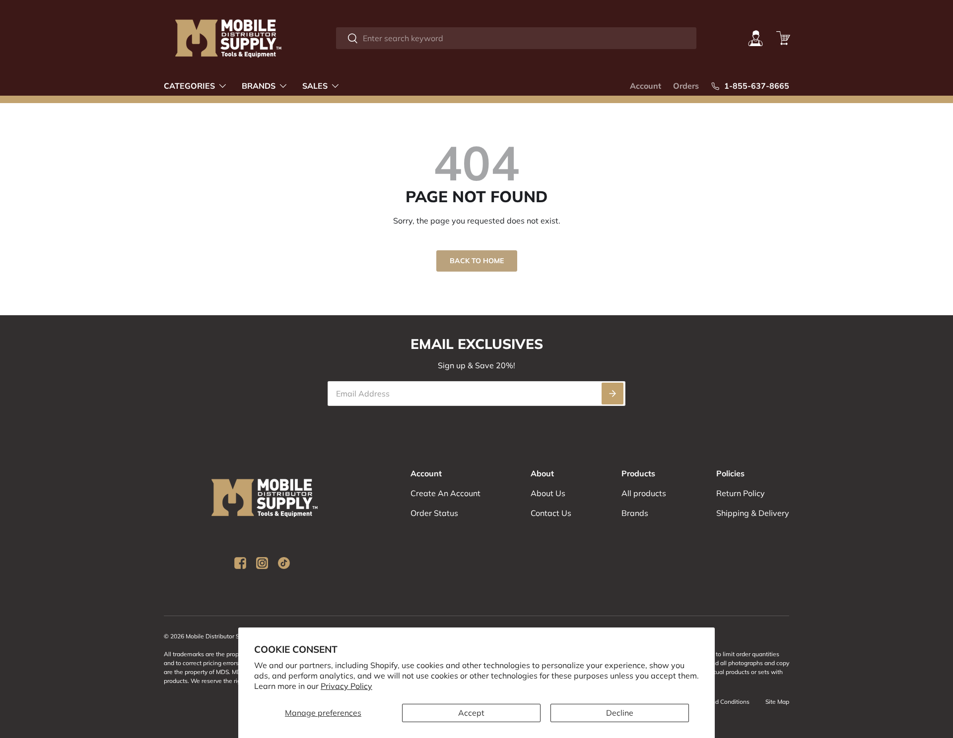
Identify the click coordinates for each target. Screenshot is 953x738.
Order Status (434, 513)
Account (645, 86)
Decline (619, 713)
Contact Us (551, 513)
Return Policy (740, 493)
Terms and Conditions (719, 701)
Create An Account (445, 493)
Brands (258, 86)
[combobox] (516, 38)
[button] (783, 38)
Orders (686, 86)
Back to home (477, 260)
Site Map (777, 701)
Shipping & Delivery (752, 513)
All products (643, 493)
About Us (548, 493)
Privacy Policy (346, 686)
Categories (189, 86)
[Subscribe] (612, 393)
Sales (315, 86)
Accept (471, 713)
